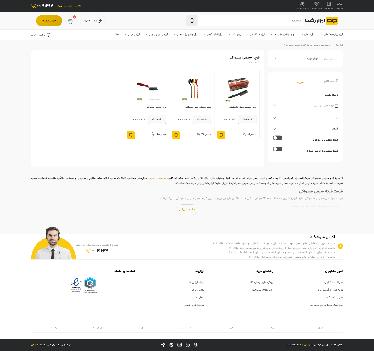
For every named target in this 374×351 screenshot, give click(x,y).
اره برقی (53, 328)
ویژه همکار (317, 8)
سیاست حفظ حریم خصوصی (326, 305)
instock (277, 138)
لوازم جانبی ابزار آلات (336, 106)
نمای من (35, 345)
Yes (277, 149)
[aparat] (171, 345)
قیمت (335, 129)
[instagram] (179, 345)
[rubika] (196, 345)
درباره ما (339, 8)
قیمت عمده (229, 119)
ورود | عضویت (90, 20)
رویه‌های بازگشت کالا (330, 290)
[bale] (188, 345)
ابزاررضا (339, 45)
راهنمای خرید (38, 35)
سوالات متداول (333, 282)
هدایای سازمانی (302, 8)
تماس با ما (198, 290)
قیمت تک (247, 119)
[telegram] (163, 345)
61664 (45, 6)
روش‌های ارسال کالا (261, 282)
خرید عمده (49, 20)
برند (336, 118)
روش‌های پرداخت (262, 290)
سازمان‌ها (329, 8)
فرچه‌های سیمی (157, 178)
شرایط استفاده (334, 297)
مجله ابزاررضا (196, 282)
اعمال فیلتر (299, 83)
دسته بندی (331, 95)
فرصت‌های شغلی (193, 305)
